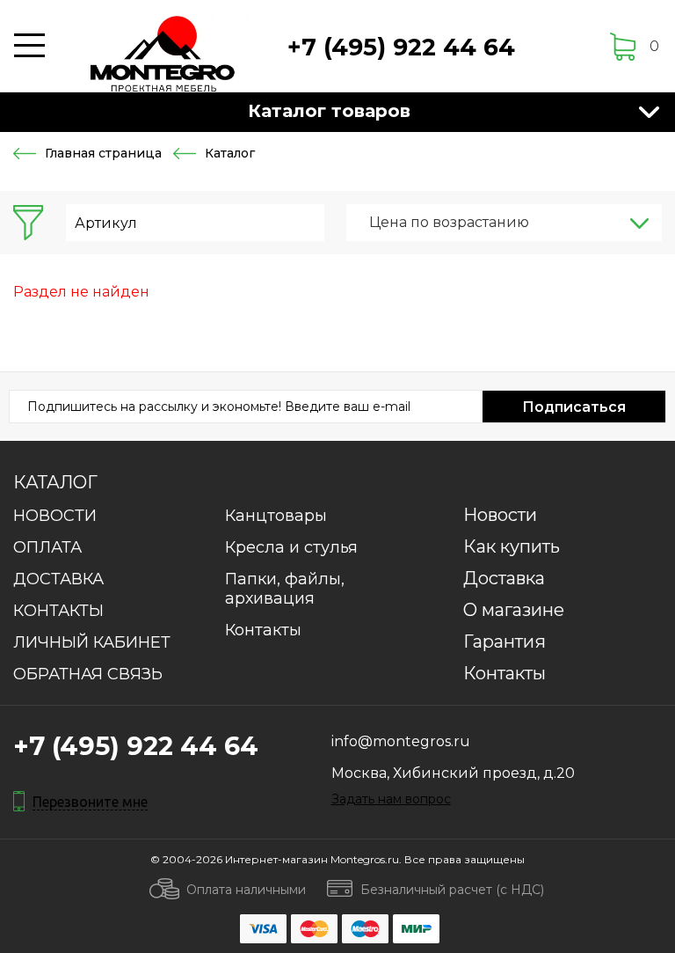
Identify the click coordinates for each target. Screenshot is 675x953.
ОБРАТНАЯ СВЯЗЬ (88, 674)
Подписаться (574, 407)
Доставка (504, 578)
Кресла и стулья (291, 547)
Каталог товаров (329, 110)
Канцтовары (276, 515)
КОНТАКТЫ (58, 610)
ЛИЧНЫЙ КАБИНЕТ (92, 642)
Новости (500, 514)
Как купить (511, 546)
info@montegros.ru (400, 741)
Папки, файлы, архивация (285, 588)
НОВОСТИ (55, 515)
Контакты (263, 630)
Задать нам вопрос (391, 799)
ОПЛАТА (47, 547)
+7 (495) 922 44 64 (401, 47)
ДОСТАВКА (58, 579)
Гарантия (504, 641)
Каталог (55, 482)
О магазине (513, 609)
